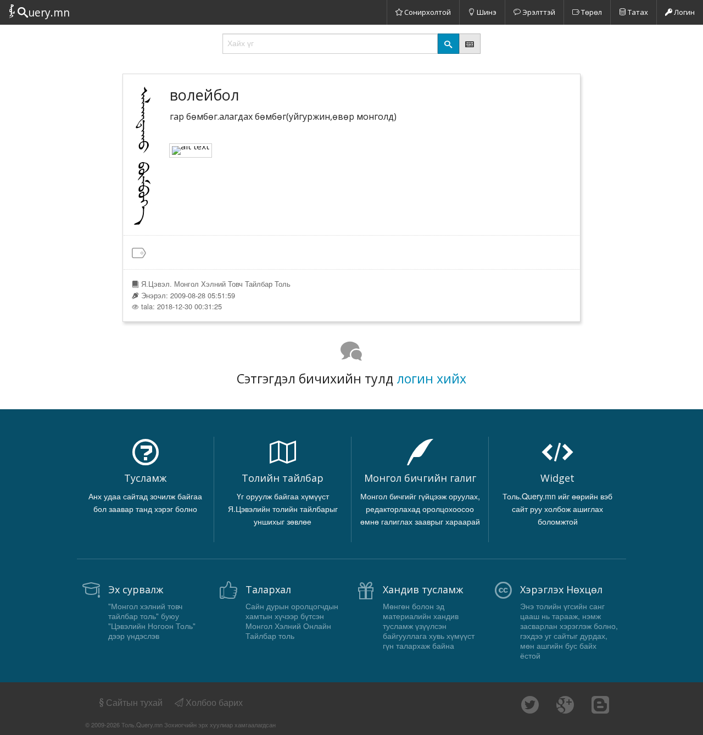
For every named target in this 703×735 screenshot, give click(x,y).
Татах (637, 12)
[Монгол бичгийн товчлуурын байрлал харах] (470, 44)
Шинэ (485, 12)
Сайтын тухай (134, 702)
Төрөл (590, 12)
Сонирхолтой (427, 12)
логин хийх (431, 378)
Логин (683, 12)
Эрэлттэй (538, 12)
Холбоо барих (213, 702)
